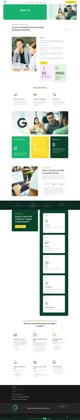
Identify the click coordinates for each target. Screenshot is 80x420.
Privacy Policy (15, 399)
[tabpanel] (54, 191)
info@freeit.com (14, 391)
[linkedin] (67, 417)
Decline (49, 418)
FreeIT (17, 416)
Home (23, 13)
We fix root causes (19, 139)
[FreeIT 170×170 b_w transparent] (15, 405)
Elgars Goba (49, 52)
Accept (45, 418)
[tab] (46, 184)
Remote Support (23, 399)
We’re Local (56, 139)
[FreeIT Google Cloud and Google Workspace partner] (7, 1)
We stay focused (38, 139)
